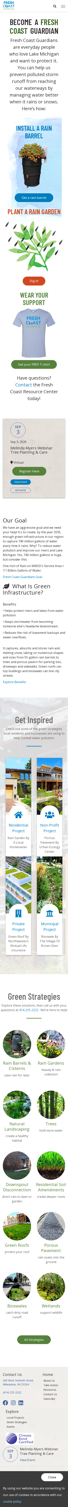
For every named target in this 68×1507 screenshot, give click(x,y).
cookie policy (12, 1501)
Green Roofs (17, 1245)
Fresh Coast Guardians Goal (22, 577)
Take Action (50, 1385)
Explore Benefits (14, 682)
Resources (49, 1389)
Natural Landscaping (17, 1126)
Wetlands (51, 1306)
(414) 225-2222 (12, 1392)
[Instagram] (14, 1404)
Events (11, 1426)
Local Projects (15, 1417)
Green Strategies (17, 1422)
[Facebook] (6, 1404)
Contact (24, 384)
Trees (51, 1123)
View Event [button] (20, 482)
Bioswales (17, 1306)
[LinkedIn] (22, 1404)
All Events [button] (20, 490)
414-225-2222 (28, 1010)
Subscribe (49, 1399)
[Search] (54, 5)
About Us (49, 1380)
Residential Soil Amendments (51, 1187)
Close (52, 1477)
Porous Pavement (51, 1247)
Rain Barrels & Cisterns (17, 1065)
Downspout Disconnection (17, 1187)
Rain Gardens (51, 1063)
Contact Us (50, 1394)
